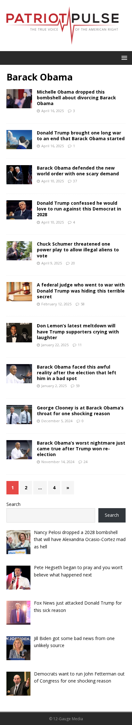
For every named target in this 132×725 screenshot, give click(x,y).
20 (73, 263)
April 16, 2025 (52, 110)
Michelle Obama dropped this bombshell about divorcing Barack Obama (76, 97)
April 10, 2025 (52, 181)
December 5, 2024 (56, 420)
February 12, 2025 (56, 303)
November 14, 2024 (57, 461)
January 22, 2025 (55, 344)
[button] (123, 58)
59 (78, 385)
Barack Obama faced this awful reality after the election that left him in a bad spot (76, 372)
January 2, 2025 (54, 385)
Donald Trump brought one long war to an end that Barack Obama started (81, 135)
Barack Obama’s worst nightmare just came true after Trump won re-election (81, 448)
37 (75, 181)
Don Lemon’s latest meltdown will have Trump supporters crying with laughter (78, 331)
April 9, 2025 (51, 263)
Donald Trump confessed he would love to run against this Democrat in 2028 (79, 209)
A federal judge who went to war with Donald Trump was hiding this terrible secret (81, 290)
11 (80, 344)
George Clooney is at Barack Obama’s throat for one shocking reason (80, 410)
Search (13, 504)
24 (85, 461)
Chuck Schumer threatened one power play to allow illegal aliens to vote (78, 249)
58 (83, 303)
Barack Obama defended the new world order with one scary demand (78, 171)
